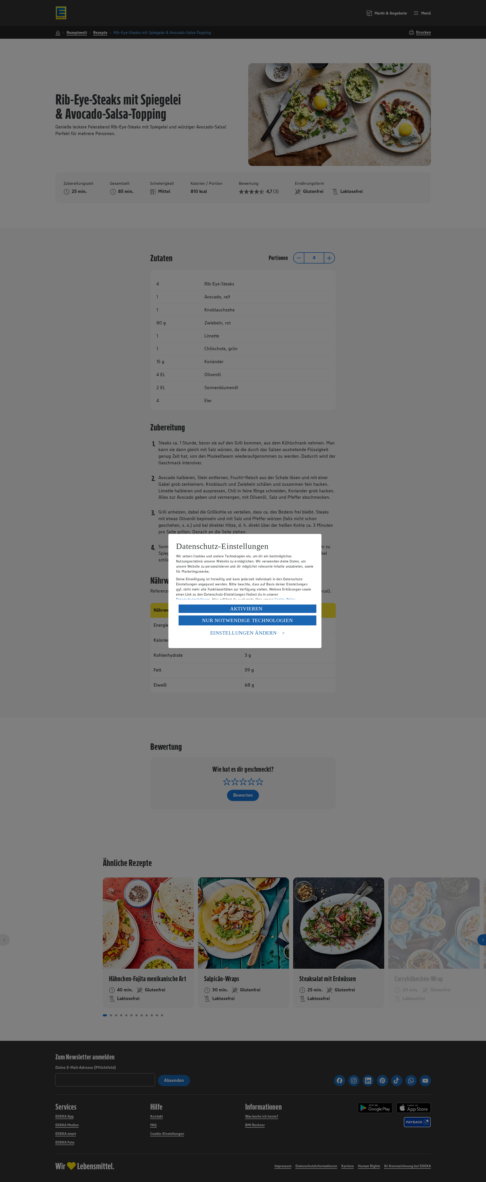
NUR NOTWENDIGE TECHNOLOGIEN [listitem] (247, 620)
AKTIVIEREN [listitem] (246, 608)
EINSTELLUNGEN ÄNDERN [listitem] (243, 633)
